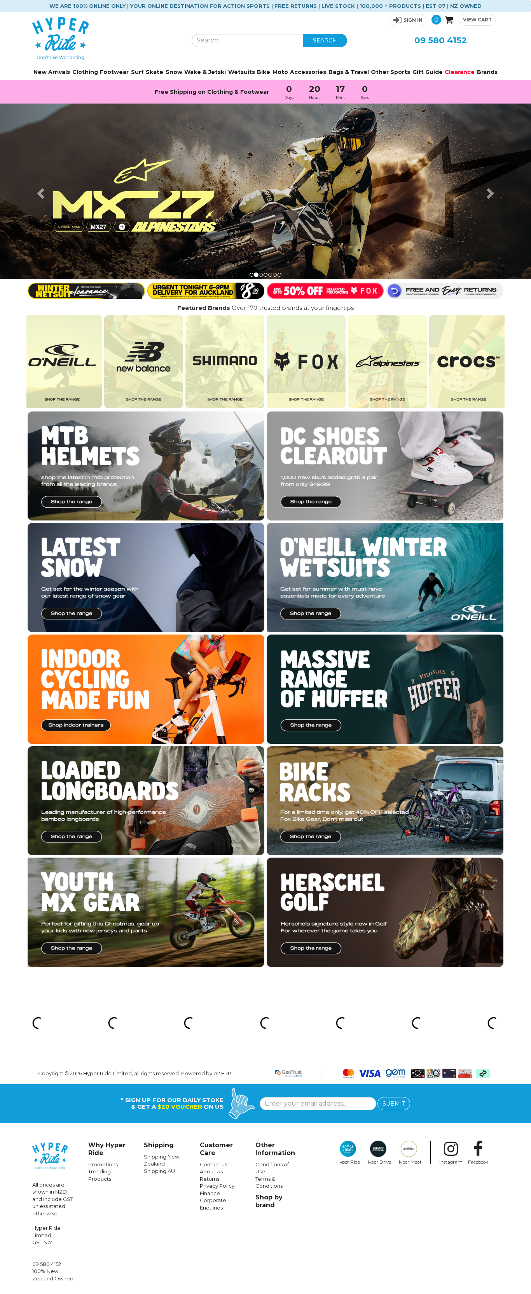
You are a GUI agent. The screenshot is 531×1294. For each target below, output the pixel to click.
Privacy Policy (217, 1010)
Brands (487, 72)
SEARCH (325, 40)
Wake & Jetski (205, 72)
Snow (174, 72)
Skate (154, 72)
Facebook (478, 986)
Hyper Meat (409, 986)
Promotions (103, 989)
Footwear (114, 72)
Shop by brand (269, 1026)
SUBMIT (394, 928)
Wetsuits (241, 72)
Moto (280, 72)
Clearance (460, 72)
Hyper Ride (348, 986)
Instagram (451, 986)
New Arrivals (51, 72)
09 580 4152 (440, 40)
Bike (263, 72)
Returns (209, 1003)
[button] (408, 20)
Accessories (308, 72)
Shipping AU (159, 995)
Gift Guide (427, 72)
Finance (210, 1018)
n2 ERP (222, 898)
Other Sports (390, 72)
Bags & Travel (348, 72)
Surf (137, 72)
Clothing (85, 72)
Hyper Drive (378, 986)
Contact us (213, 989)
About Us (211, 996)
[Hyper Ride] (106, 38)
